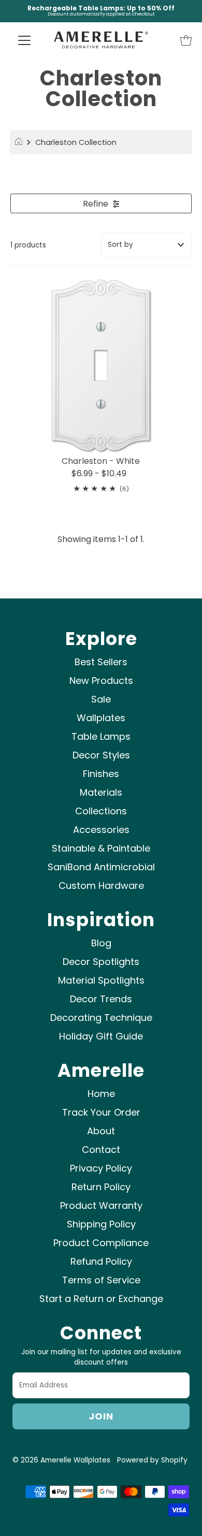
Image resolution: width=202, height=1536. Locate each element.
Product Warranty (101, 1205)
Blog (101, 943)
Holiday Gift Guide (101, 1036)
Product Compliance (101, 1242)
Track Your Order (101, 1112)
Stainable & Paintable (101, 848)
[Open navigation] (24, 40)
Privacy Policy (101, 1168)
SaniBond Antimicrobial (101, 866)
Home (101, 1093)
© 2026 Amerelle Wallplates (61, 1460)
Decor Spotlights (101, 961)
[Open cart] (186, 40)
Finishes (101, 773)
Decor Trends (101, 998)
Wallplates (101, 717)
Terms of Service (101, 1280)
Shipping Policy (101, 1224)
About (101, 1130)
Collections (101, 810)
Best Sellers (101, 661)
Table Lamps (101, 736)
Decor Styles (101, 755)
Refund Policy (101, 1261)
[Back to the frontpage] (20, 142)
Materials (101, 792)
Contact (101, 1149)
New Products (101, 680)
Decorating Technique (101, 1017)
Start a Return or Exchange (101, 1298)
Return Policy (101, 1186)
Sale (101, 699)
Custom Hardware (101, 885)
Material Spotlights (101, 980)
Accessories (101, 829)
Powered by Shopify (152, 1460)
